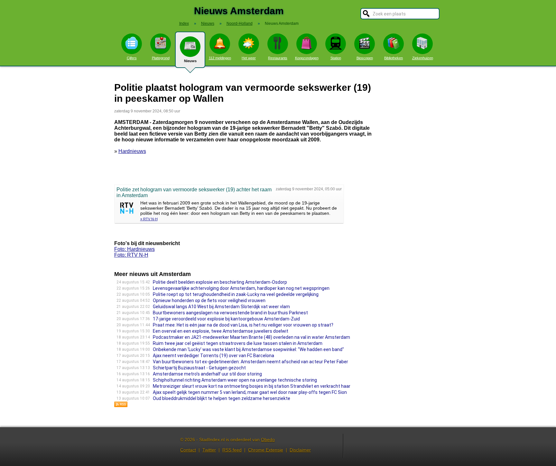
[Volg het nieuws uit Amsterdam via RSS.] (121, 406)
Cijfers (132, 58)
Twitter (209, 449)
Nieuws (190, 61)
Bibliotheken (393, 58)
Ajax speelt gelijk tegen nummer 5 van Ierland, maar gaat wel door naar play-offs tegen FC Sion (250, 392)
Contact (188, 449)
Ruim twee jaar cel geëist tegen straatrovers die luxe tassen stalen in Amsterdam (237, 343)
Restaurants (277, 58)
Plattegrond (161, 58)
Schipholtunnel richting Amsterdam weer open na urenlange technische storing (235, 380)
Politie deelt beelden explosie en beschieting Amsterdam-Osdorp (220, 282)
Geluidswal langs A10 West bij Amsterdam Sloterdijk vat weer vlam (221, 306)
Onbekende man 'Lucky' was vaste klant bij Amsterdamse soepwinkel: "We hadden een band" (248, 349)
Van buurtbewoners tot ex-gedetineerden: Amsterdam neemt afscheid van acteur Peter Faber (250, 361)
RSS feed (232, 449)
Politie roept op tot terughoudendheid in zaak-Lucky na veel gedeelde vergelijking (236, 294)
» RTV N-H (149, 219)
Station (335, 58)
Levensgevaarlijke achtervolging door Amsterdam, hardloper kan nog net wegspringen (241, 288)
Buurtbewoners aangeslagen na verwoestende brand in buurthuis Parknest (230, 312)
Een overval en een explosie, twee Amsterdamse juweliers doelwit (220, 331)
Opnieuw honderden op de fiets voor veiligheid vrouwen (209, 300)
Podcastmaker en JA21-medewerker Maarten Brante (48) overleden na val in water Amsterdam (251, 337)
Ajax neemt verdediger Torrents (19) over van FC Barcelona (213, 355)
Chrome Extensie (265, 449)
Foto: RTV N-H (131, 255)
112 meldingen (220, 58)
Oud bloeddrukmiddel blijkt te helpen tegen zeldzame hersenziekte (221, 398)
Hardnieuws (132, 151)
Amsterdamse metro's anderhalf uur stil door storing (207, 373)
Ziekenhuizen (422, 58)
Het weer (249, 58)
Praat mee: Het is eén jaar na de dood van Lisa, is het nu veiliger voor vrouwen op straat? (243, 325)
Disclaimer (300, 449)
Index (184, 23)
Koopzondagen (307, 58)
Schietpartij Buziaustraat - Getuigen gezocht (199, 367)
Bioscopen (365, 58)
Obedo (268, 439)
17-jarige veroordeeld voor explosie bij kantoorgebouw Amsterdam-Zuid (226, 318)
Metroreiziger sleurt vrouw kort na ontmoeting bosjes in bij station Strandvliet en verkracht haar (251, 386)
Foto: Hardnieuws (134, 249)
